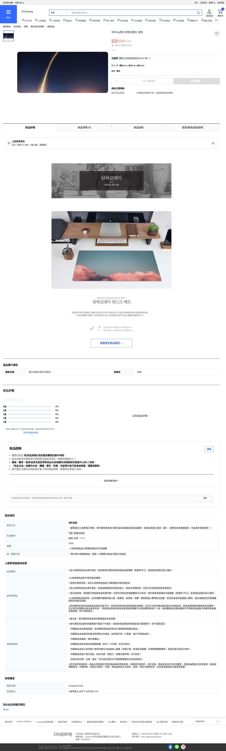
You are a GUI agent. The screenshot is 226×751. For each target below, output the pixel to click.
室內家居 (17, 27)
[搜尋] (198, 12)
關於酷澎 (8, 721)
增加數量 (122, 82)
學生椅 (6, 710)
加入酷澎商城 (162, 721)
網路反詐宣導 (177, 721)
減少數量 (122, 79)
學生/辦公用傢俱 (37, 27)
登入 (196, 3)
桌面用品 (51, 27)
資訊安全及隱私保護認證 (142, 721)
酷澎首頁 (6, 27)
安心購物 (111, 721)
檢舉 (205, 498)
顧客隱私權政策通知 (95, 721)
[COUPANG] (63, 735)
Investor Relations (24, 721)
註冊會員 (203, 3)
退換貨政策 (62, 721)
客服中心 (212, 3)
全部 (53, 13)
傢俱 (26, 27)
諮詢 (209, 449)
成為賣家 (220, 3)
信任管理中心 (77, 721)
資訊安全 (123, 721)
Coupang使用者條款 (44, 721)
